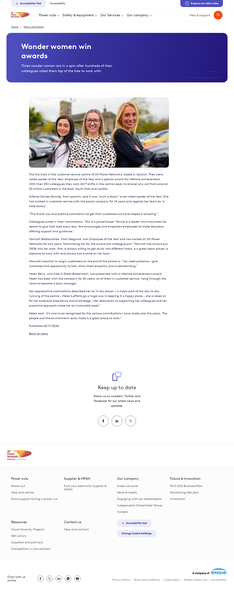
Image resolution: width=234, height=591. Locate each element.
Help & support (200, 15)
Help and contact (76, 529)
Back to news (38, 333)
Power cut (18, 486)
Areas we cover (127, 486)
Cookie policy (172, 579)
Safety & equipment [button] (78, 15)
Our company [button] (137, 15)
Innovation (177, 499)
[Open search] (218, 15)
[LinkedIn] (117, 421)
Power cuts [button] (47, 15)
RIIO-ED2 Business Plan (186, 486)
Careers (122, 512)
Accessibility (57, 3)
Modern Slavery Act (196, 579)
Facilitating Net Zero (184, 492)
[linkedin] (59, 578)
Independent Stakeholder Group (139, 505)
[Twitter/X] (130, 421)
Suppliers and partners (27, 542)
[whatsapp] (68, 578)
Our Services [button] (110, 15)
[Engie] (209, 571)
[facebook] (40, 578)
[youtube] (77, 578)
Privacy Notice (121, 579)
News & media (127, 492)
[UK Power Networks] (20, 15)
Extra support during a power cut (34, 499)
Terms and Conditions (147, 579)
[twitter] (49, 578)
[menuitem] (49, 15)
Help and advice (22, 492)
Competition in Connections (30, 549)
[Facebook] (103, 421)
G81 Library (19, 536)
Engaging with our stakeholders (139, 499)
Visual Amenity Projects (27, 529)
